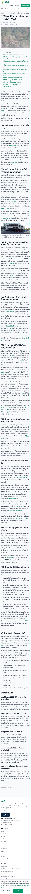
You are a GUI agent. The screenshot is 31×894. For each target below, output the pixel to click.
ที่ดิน (2, 9)
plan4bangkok (13, 145)
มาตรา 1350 (12, 275)
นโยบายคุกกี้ (4, 874)
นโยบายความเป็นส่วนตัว (7, 871)
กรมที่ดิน (12, 263)
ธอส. (11, 355)
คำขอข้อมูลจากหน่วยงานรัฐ (8, 876)
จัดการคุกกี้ (4, 879)
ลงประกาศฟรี (25, 5)
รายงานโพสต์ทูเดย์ (13, 498)
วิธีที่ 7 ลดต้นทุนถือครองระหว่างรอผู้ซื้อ (12, 78)
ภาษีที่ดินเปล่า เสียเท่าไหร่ (15, 511)
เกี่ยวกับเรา (4, 866)
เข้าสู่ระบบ (17, 5)
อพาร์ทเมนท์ (24, 9)
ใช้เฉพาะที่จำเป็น (7, 891)
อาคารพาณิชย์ (4, 841)
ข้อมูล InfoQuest (6, 407)
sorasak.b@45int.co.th (6, 822)
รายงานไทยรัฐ (13, 162)
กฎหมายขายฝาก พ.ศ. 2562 (19, 518)
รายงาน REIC (12, 201)
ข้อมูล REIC (4, 111)
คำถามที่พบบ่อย (7, 86)
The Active (9, 330)
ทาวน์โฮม (18, 9)
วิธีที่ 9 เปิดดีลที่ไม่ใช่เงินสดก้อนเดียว (12, 82)
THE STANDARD (6, 218)
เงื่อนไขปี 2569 (10, 326)
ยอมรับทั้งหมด (18, 891)
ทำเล (2, 854)
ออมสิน (22, 360)
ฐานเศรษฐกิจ (10, 312)
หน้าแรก (3, 13)
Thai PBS (15, 506)
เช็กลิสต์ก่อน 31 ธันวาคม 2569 (10, 84)
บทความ (7, 13)
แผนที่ (2, 851)
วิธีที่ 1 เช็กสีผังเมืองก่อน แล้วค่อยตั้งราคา (13, 55)
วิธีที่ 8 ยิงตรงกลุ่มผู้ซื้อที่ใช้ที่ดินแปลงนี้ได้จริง (14, 80)
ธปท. (2, 372)
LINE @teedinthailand (6, 824)
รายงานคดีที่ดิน (24, 621)
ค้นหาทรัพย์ (4, 849)
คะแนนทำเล (10, 558)
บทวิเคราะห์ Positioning (20, 477)
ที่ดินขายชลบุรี (5, 208)
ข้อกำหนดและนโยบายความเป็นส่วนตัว (10, 869)
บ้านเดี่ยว (7, 9)
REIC (8, 414)
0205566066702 (15, 820)
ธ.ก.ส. (22, 393)
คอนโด (12, 9)
